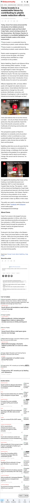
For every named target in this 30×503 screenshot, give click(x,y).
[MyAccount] (28, 2)
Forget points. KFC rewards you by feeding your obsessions (14, 371)
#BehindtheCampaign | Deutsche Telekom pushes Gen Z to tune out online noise (14, 345)
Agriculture (20, 4)
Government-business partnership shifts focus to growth (10, 487)
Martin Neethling (20, 254)
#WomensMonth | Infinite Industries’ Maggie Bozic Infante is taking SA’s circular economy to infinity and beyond (14, 320)
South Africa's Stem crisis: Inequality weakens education (13, 286)
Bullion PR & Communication (10, 18)
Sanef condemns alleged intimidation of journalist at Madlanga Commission (11, 386)
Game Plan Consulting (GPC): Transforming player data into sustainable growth (9, 455)
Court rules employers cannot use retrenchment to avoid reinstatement (11, 437)
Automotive (26, 4)
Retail (5, 4)
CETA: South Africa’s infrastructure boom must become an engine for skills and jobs (8, 429)
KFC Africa (3, 374)
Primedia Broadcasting (5, 406)
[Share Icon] (22, 389)
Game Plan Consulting (5, 458)
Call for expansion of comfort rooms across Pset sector (12, 359)
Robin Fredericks (4, 482)
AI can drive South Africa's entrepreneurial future (12, 280)
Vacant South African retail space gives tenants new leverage (13, 332)
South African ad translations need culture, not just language (15, 308)
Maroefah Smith (4, 449)
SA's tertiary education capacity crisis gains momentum (13, 281)
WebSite (17, 273)
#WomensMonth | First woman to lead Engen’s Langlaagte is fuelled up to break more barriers (12, 446)
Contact (13, 273)
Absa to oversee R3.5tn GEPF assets (11, 419)
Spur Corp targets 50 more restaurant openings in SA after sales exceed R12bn (11, 412)
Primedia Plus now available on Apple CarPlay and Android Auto (9, 403)
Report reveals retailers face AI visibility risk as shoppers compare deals (12, 394)
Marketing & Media (12, 4)
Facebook (13, 204)
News (4, 273)
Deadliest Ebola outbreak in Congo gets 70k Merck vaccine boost (11, 463)
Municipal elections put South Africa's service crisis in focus (14, 289)
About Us (8, 273)
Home (2, 4)
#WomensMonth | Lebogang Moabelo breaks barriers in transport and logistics (12, 479)
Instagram (22, 204)
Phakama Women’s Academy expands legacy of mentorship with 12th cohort (11, 470)
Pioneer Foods (11, 254)
